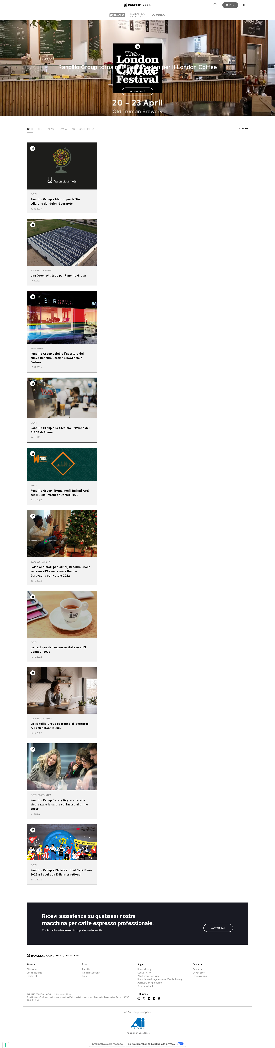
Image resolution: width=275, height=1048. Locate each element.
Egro (84, 976)
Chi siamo (32, 969)
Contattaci (198, 969)
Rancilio (86, 969)
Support (230, 5)
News (51, 129)
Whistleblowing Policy (148, 976)
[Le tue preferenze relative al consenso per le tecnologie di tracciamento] (6, 1045)
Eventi (137, 55)
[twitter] (144, 998)
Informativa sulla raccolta (107, 1043)
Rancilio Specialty (91, 972)
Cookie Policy (144, 972)
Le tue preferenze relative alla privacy (151, 1043)
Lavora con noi (200, 976)
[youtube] (159, 998)
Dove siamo (199, 972)
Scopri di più (137, 91)
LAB (73, 129)
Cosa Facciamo (34, 972)
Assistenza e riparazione (150, 982)
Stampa (62, 129)
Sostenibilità (86, 129)
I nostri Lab (32, 976)
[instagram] (139, 998)
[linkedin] (149, 998)
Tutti (30, 129)
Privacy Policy (144, 969)
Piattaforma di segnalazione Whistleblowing (160, 979)
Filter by (243, 128)
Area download (145, 986)
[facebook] (154, 998)
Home (58, 955)
